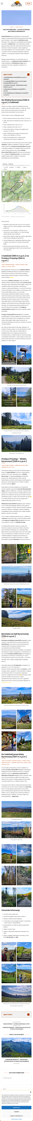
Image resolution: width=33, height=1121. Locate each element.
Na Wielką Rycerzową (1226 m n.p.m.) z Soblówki (15, 78)
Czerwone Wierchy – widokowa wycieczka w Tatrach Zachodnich (16, 1060)
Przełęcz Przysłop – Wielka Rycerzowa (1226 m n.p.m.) (15, 86)
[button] (30, 1092)
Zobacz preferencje (16, 1116)
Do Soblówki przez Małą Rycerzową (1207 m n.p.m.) (16, 94)
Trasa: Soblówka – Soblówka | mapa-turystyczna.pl (13, 216)
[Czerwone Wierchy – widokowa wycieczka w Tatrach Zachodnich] (16, 1047)
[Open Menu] (2, 3)
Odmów (16, 1112)
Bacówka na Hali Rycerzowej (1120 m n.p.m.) (15, 90)
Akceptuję (16, 1107)
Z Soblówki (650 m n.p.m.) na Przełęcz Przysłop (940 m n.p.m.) (15, 82)
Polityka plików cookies (16, 1119)
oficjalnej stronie (6, 682)
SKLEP (28, 3)
